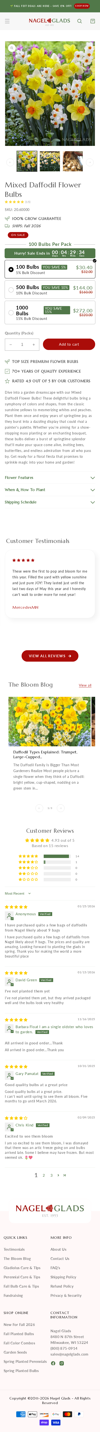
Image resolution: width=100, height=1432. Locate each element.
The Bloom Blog (17, 1258)
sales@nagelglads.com (69, 1354)
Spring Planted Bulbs (21, 1370)
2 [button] (44, 1175)
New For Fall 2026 (19, 1324)
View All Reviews (47, 656)
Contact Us (59, 1258)
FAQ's (55, 1267)
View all (85, 685)
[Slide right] (89, 162)
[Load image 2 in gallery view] (50, 161)
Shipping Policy (63, 1277)
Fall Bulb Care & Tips (21, 1286)
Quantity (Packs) (19, 333)
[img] (16, 907)
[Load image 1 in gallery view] (27, 161)
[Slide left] (10, 162)
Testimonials (14, 1249)
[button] (7, 21)
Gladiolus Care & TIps (22, 1267)
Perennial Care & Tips (22, 1277)
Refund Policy (62, 1286)
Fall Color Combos (19, 1343)
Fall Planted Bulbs (19, 1334)
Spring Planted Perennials (25, 1361)
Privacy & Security (66, 1295)
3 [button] (51, 1175)
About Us (58, 1249)
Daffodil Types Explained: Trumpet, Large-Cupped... (45, 754)
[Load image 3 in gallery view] (73, 161)
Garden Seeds (15, 1352)
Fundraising (13, 1295)
